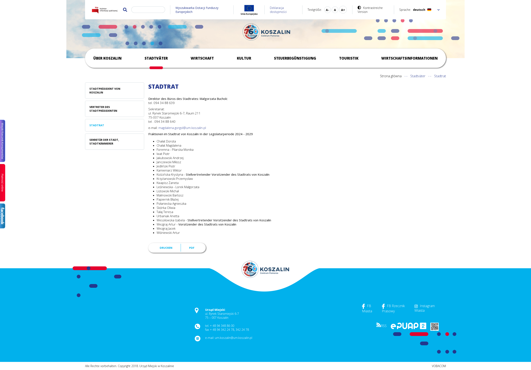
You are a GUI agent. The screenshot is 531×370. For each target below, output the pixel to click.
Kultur (244, 58)
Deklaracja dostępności (278, 10)
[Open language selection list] (438, 10)
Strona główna (391, 76)
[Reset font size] (335, 9)
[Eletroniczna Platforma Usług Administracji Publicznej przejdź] (408, 328)
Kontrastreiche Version (370, 10)
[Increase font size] (343, 9)
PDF (191, 248)
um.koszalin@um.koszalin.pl (233, 338)
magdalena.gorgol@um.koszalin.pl (182, 128)
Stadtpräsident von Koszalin (104, 90)
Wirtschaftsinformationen (409, 58)
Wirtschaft (202, 58)
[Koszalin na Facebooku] (2, 215)
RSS (384, 325)
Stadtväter (156, 58)
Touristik (348, 58)
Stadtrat (96, 125)
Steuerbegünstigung (295, 58)
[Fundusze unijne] (249, 9)
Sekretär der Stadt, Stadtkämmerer (104, 141)
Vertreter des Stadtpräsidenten (103, 109)
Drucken (166, 248)
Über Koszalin (107, 58)
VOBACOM (439, 366)
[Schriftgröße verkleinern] (327, 9)
